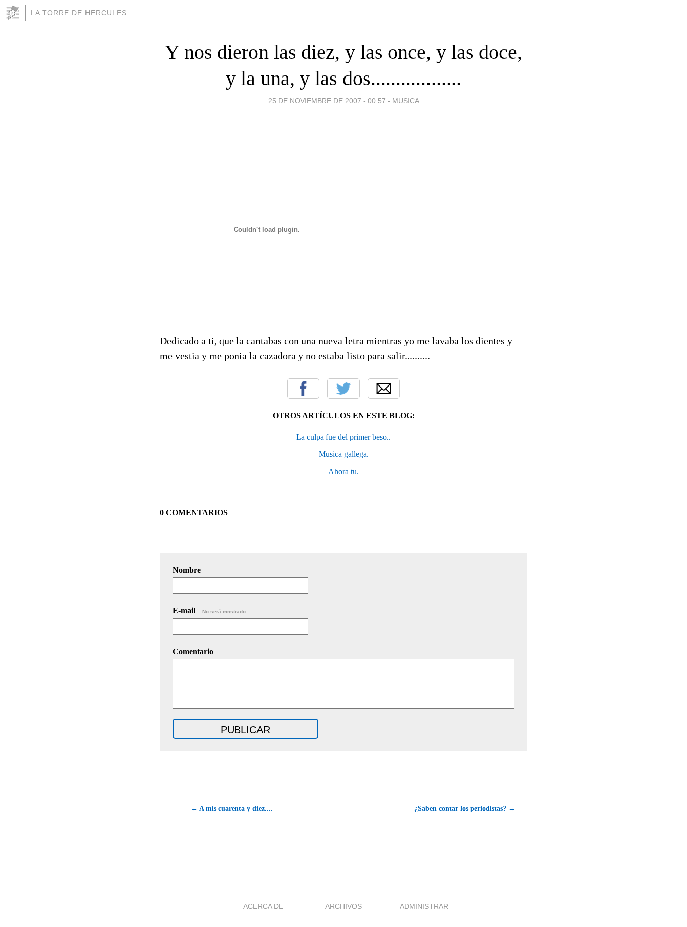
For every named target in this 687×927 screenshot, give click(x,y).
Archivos (343, 906)
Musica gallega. (344, 454)
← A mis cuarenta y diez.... (232, 808)
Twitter (343, 388)
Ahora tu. (343, 471)
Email (384, 388)
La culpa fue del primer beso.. (343, 437)
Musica (405, 101)
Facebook (303, 388)
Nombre (187, 570)
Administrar (424, 906)
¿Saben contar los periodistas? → (465, 808)
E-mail (210, 610)
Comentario (193, 651)
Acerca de (263, 906)
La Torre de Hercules (79, 13)
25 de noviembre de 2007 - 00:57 (327, 101)
